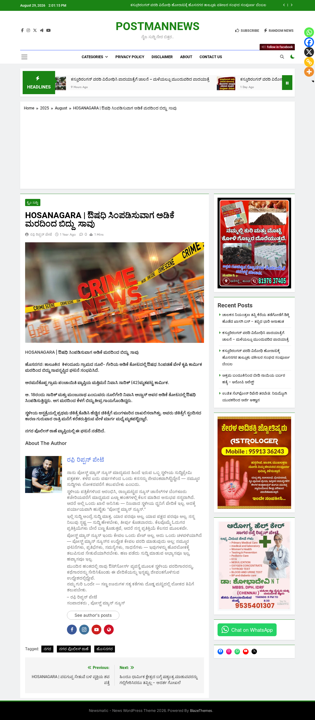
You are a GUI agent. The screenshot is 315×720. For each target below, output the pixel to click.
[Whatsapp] (309, 32)
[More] (309, 72)
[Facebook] (309, 42)
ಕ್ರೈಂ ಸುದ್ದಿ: (33, 202)
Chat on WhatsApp (252, 629)
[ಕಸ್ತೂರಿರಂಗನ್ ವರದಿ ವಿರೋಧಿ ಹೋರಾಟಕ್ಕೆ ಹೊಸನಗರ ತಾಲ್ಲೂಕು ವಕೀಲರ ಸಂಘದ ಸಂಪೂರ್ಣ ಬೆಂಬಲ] (199, 85)
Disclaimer (162, 57)
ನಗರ (47, 649)
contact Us (211, 57)
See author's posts (93, 615)
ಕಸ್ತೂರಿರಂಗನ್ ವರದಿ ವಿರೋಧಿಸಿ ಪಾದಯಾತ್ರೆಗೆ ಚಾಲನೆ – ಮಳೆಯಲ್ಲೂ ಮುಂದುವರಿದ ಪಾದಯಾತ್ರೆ (113, 79)
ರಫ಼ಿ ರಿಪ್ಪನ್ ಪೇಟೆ (41, 234)
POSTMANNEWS (158, 26)
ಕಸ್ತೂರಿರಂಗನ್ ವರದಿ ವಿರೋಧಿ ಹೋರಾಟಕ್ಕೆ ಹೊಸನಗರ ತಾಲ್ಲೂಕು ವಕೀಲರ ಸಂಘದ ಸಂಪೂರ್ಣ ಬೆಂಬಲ (198, 5)
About (186, 57)
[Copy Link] (309, 62)
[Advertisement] (157, 148)
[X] (309, 52)
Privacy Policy (129, 57)
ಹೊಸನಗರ (104, 649)
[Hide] (313, 81)
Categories (92, 57)
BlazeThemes (201, 710)
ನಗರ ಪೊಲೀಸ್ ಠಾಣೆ (74, 649)
